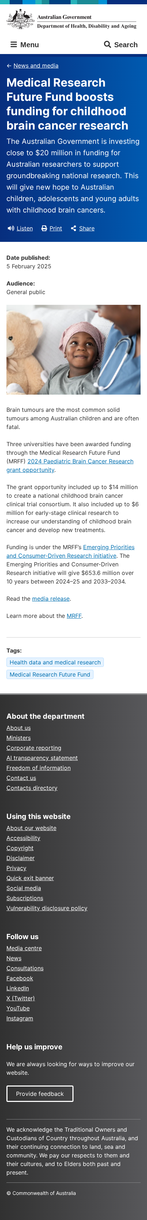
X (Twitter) (20, 998)
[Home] (73, 19)
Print (56, 228)
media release (51, 598)
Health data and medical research (55, 662)
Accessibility (23, 837)
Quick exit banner (30, 878)
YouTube (18, 1008)
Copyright (20, 847)
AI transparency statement (42, 757)
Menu (28, 45)
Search (126, 45)
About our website (31, 827)
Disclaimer (20, 858)
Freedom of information (38, 767)
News (13, 958)
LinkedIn (17, 988)
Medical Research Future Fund (50, 674)
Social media (23, 888)
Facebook (19, 978)
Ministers (18, 737)
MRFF (74, 615)
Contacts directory (31, 787)
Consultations (25, 968)
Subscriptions (24, 898)
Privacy (16, 868)
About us (18, 727)
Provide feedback (40, 1093)
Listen (25, 228)
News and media (36, 65)
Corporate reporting (33, 747)
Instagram (19, 1018)
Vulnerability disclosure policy (46, 908)
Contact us (21, 777)
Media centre (24, 948)
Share (87, 228)
